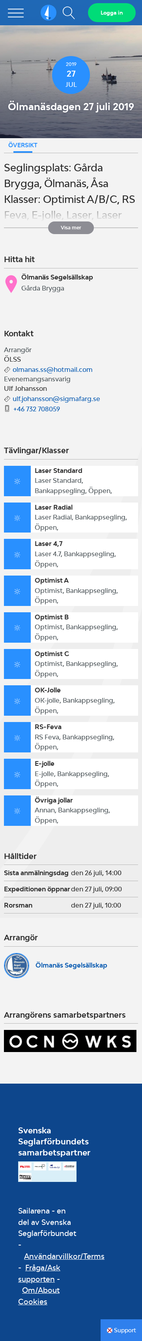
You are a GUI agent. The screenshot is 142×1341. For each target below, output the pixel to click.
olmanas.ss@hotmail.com (53, 369)
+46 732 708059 (36, 409)
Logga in (112, 12)
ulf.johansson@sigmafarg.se (56, 399)
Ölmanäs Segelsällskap (71, 965)
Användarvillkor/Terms (64, 1256)
